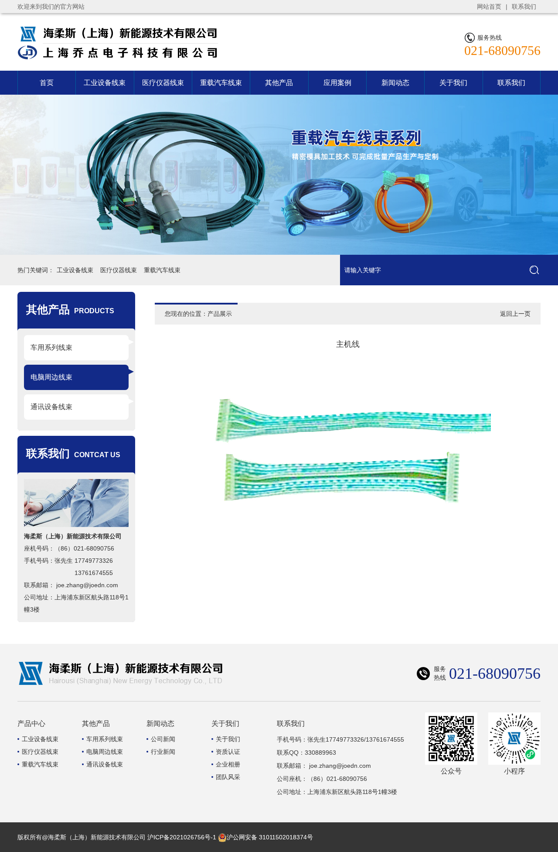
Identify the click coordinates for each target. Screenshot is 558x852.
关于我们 (453, 82)
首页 (47, 82)
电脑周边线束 (51, 377)
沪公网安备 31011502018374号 (270, 837)
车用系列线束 (51, 347)
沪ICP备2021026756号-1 (181, 837)
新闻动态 (395, 82)
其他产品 (279, 82)
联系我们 (524, 6)
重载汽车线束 (221, 82)
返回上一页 (515, 313)
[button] (509, 175)
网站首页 (489, 6)
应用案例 (337, 82)
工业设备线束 (105, 82)
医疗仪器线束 (163, 82)
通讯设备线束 (51, 407)
